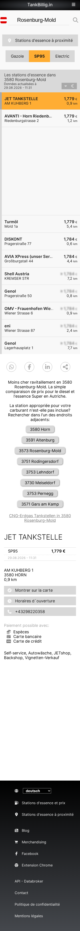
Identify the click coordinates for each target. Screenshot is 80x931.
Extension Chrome (37, 865)
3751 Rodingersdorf (40, 461)
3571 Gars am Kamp (40, 504)
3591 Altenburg (40, 440)
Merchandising (34, 842)
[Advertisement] (40, 171)
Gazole (17, 56)
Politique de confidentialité (37, 904)
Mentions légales (29, 916)
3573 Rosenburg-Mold (40, 450)
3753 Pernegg (40, 493)
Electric (62, 56)
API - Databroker (29, 881)
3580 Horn (40, 429)
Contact (21, 893)
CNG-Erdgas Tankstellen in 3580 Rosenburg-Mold (40, 518)
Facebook (30, 853)
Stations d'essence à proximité (44, 40)
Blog (25, 830)
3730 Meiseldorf (40, 482)
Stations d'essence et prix (43, 803)
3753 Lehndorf (40, 472)
